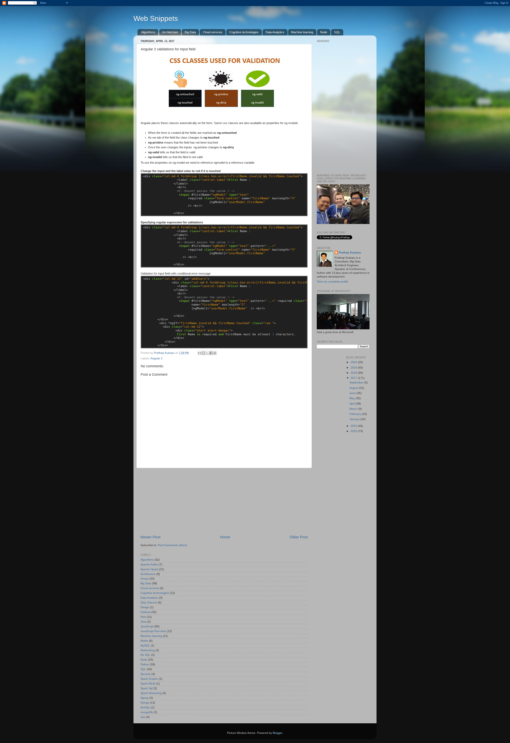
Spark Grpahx (149, 678)
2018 (354, 372)
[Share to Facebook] (211, 353)
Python (144, 664)
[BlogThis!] (203, 353)
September (356, 382)
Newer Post (150, 537)
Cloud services (212, 32)
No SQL (145, 654)
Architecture (170, 32)
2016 (354, 425)
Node (323, 32)
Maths (144, 640)
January (354, 419)
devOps (145, 707)
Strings (144, 702)
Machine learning (302, 32)
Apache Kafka (149, 564)
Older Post (299, 537)
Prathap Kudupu (350, 252)
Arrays (144, 578)
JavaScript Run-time (153, 631)
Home (225, 537)
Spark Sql (146, 688)
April (352, 403)
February (355, 414)
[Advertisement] (224, 501)
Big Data (190, 32)
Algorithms (148, 32)
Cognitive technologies (244, 32)
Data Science (148, 602)
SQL (337, 32)
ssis (142, 717)
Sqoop (144, 697)
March (353, 408)
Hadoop (145, 612)
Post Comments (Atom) (172, 545)
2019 (354, 367)
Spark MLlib (147, 683)
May (352, 398)
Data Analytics (275, 32)
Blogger (277, 732)
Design (144, 607)
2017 (354, 377)
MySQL (145, 645)
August (354, 387)
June (352, 393)
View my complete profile (332, 281)
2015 (354, 431)
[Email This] (200, 353)
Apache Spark (149, 569)
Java (143, 621)
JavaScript (147, 626)
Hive (143, 616)
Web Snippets (155, 18)
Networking (147, 650)
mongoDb (146, 712)
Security (145, 674)
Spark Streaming (151, 693)
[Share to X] (207, 353)
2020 (354, 362)
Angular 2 (156, 358)
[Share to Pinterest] (215, 353)
